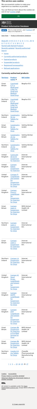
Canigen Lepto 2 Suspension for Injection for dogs (15, 227)
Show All (4, 41)
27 (27, 364)
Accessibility (12, 374)
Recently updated (8, 48)
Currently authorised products (15, 56)
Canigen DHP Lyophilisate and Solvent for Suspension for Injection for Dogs (15, 317)
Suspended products (12, 62)
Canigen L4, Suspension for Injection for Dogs (15, 261)
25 (22, 364)
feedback (29, 30)
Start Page (4, 35)
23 (17, 364)
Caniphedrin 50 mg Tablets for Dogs (15, 118)
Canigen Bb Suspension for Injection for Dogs (15, 344)
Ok (18, 16)
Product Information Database (15, 26)
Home (6, 54)
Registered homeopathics (13, 65)
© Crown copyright (18, 404)
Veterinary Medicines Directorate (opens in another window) (15, 378)
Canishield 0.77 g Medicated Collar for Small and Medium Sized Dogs (14, 89)
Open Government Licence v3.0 (14, 387)
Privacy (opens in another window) (12, 376)
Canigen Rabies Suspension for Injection (15, 168)
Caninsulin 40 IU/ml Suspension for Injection (15, 158)
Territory (4, 78)
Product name (13, 79)
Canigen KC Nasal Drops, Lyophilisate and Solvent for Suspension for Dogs (14, 282)
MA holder (26, 78)
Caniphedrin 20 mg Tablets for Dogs (15, 138)
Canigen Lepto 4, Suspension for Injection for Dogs (15, 210)
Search (4, 51)
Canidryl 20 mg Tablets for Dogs (14, 353)
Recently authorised (22, 48)
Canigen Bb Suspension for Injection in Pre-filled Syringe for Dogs (15, 332)
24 (19, 364)
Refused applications (12, 68)
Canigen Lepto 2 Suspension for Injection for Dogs (15, 245)
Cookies (13, 12)
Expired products (10, 59)
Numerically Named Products (12, 46)
